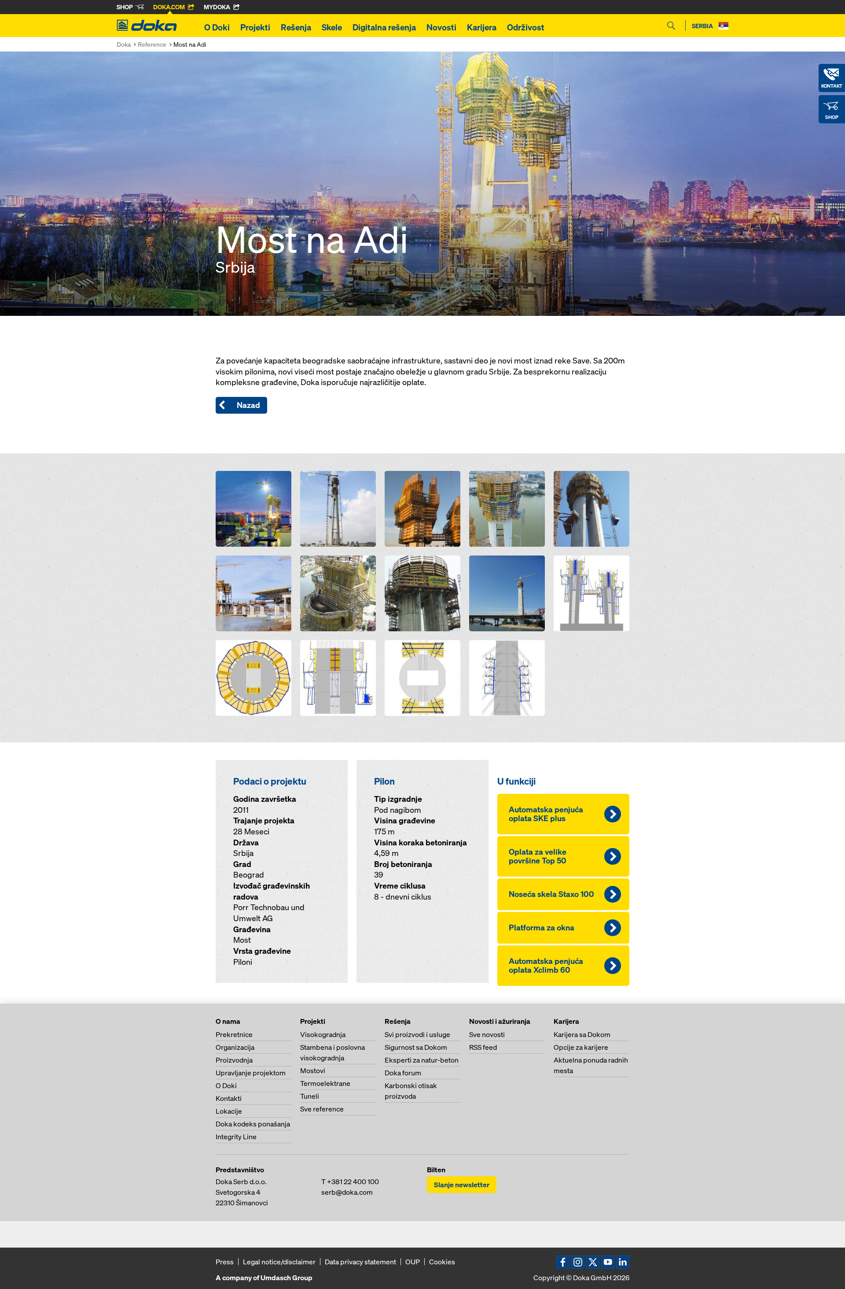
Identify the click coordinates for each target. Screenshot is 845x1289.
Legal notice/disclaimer (279, 1262)
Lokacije (229, 1111)
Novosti (441, 27)
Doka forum (403, 1073)
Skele (332, 27)
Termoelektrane (325, 1083)
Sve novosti (487, 1034)
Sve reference (322, 1109)
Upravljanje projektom (251, 1073)
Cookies (442, 1262)
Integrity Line (236, 1136)
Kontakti (229, 1098)
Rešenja (296, 27)
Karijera (481, 27)
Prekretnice (234, 1034)
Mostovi (312, 1070)
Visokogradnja (322, 1034)
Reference (152, 44)
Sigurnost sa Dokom (416, 1047)
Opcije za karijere (581, 1047)
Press (225, 1262)
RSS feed (483, 1047)
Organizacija (235, 1047)
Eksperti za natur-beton (422, 1060)
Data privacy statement (360, 1262)
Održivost (525, 27)
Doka (124, 44)
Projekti (255, 27)
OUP (412, 1262)
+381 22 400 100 (353, 1181)
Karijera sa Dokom (582, 1034)
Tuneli (309, 1096)
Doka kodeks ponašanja (253, 1124)
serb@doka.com (347, 1192)
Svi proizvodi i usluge (417, 1034)
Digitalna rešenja (384, 27)
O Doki (217, 27)
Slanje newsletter (461, 1184)
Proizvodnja (234, 1060)
